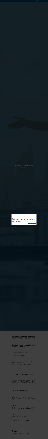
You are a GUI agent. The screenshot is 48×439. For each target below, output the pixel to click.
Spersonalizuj (23, 223)
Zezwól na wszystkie (32, 223)
